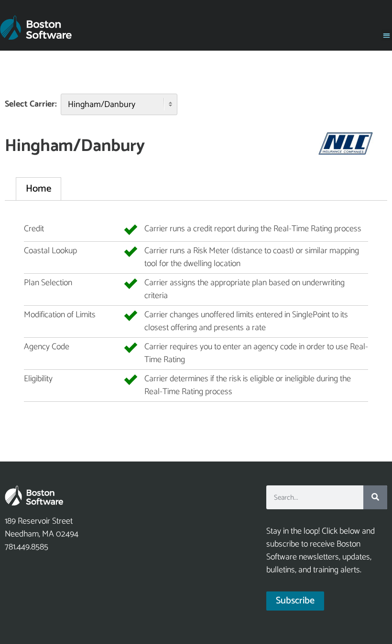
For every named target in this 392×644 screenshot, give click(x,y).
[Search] (375, 497)
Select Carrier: (31, 104)
